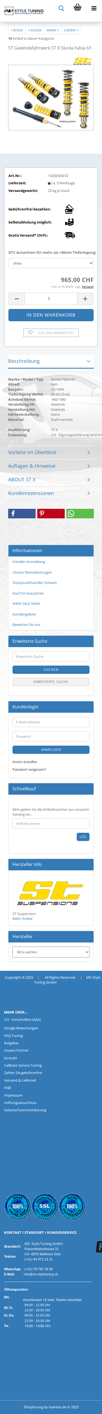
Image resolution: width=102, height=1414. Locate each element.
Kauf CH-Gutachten (28, 593)
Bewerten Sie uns (26, 624)
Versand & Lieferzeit (20, 1080)
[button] (16, 299)
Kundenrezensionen (31, 493)
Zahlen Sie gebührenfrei (23, 1072)
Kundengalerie (24, 614)
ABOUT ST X (21, 479)
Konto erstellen (25, 761)
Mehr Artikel (22, 918)
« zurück (34, 29)
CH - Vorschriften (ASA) (22, 1019)
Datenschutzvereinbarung (25, 1109)
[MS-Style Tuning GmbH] (22, 11)
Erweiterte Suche (51, 682)
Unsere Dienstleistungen (32, 572)
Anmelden (51, 749)
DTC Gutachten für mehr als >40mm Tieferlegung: (51, 252)
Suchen (51, 669)
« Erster (17, 29)
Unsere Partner (16, 1050)
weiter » (53, 29)
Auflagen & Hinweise (31, 466)
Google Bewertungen (21, 1028)
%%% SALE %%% (26, 603)
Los (83, 836)
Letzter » (71, 29)
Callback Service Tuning (23, 1065)
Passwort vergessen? (29, 769)
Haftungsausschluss (20, 1102)
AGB (7, 1087)
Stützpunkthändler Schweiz (35, 582)
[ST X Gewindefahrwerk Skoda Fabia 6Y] (51, 96)
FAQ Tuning (13, 1035)
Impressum (13, 1095)
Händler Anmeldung (29, 561)
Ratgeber (11, 1042)
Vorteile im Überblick (32, 452)
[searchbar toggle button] (61, 8)
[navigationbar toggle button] (94, 8)
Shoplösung (33, 1406)
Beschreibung (24, 361)
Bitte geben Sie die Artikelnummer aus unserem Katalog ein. (51, 812)
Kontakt (10, 1057)
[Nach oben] (15, 1405)
